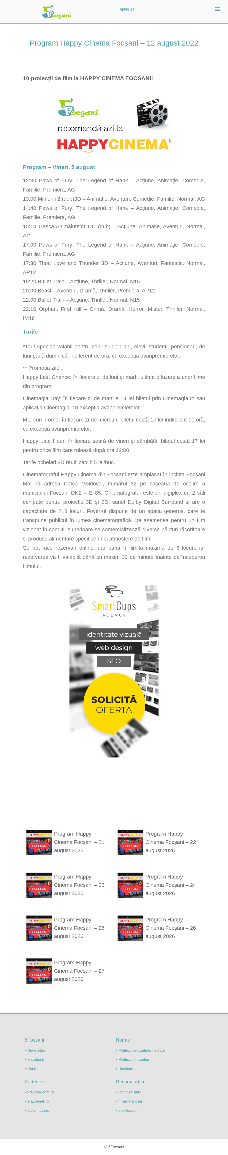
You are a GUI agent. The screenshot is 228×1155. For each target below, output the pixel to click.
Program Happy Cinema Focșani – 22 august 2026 (170, 842)
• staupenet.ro (37, 1101)
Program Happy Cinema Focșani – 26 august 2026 (170, 928)
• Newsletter (35, 1050)
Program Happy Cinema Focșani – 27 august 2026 (79, 971)
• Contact (33, 1068)
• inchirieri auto (128, 1092)
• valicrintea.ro (37, 1110)
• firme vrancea (129, 1101)
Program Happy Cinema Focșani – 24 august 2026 (170, 885)
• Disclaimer (126, 1068)
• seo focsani (127, 1110)
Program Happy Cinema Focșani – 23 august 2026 (79, 885)
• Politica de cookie (132, 1059)
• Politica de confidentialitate (140, 1050)
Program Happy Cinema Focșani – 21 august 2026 (79, 842)
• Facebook (34, 1059)
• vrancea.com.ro (39, 1092)
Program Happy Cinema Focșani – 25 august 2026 (79, 928)
